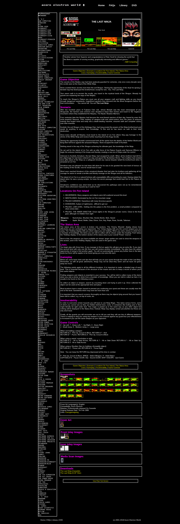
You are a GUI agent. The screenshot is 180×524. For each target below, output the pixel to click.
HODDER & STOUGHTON (47, 252)
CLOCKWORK (42, 144)
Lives (83, 73)
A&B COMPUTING (44, 21)
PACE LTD (42, 363)
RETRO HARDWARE (45, 396)
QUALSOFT (42, 388)
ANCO (40, 67)
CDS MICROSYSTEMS (46, 135)
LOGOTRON (42, 297)
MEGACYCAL (42, 319)
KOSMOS (41, 284)
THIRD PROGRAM (44, 480)
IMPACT (41, 267)
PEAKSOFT (42, 368)
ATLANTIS (42, 85)
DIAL (40, 172)
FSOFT (40, 227)
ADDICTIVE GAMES (45, 45)
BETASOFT (42, 100)
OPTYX (40, 354)
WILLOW (41, 511)
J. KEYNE (42, 273)
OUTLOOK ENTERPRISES (43, 358)
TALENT (41, 473)
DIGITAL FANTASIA (46, 174)
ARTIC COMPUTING (45, 78)
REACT (40, 392)
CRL (39, 153)
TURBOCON (42, 493)
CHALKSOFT (42, 139)
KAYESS (41, 278)
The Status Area (122, 71)
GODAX (40, 234)
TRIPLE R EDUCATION (47, 489)
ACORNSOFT (42, 28)
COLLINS (41, 148)
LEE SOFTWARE (44, 291)
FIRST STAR (43, 219)
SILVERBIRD (43, 423)
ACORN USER (43, 27)
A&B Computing (131, 62)
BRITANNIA (42, 117)
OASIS (40, 346)
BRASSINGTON (43, 113)
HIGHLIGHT (42, 251)
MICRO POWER (43, 322)
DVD (134, 5)
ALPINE (41, 60)
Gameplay (91, 73)
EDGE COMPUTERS (45, 192)
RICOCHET (42, 399)
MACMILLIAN (43, 302)
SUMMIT (41, 455)
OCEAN (40, 348)
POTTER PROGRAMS (45, 387)
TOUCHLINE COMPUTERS (42, 487)
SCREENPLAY (43, 416)
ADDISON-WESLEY (45, 47)
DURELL (41, 188)
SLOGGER (41, 429)
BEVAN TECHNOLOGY (46, 102)
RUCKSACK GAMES (45, 407)
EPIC (40, 210)
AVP (39, 89)
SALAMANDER (43, 409)
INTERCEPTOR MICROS (47, 271)
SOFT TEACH (43, 433)
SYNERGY (41, 471)
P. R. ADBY (43, 361)
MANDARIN (42, 309)
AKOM (40, 54)
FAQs (112, 5)
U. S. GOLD (43, 497)
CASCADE (41, 129)
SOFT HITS (42, 431)
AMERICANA (42, 63)
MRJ (39, 339)
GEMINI (41, 230)
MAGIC (40, 306)
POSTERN (41, 385)
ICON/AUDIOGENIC (45, 262)
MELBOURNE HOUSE (45, 320)
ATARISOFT (42, 83)
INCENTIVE (42, 269)
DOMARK (41, 181)
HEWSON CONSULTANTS (47, 247)
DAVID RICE (43, 168)
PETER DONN (43, 376)
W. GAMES (42, 506)
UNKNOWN (41, 499)
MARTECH (41, 311)
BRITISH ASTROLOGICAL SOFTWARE (44, 120)
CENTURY (41, 137)
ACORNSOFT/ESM (44, 34)
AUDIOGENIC (43, 87)
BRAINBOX (42, 111)
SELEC (40, 418)
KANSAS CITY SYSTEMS (43, 275)
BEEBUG (41, 98)
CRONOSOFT (42, 155)
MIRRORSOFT (43, 333)
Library (123, 5)
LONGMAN (41, 298)
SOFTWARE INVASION (46, 440)
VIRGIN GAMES (44, 502)
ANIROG (41, 69)
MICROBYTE (42, 328)
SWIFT (40, 469)
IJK (39, 264)
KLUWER (41, 282)
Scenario (90, 71)
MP (39, 337)
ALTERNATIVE (43, 61)
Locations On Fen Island (104, 71)
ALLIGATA (42, 56)
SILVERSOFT (43, 425)
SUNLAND (41, 456)
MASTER (41, 313)
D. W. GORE (43, 161)
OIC (39, 350)
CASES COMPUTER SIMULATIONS (45, 132)
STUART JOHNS (44, 453)
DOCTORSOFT (43, 179)
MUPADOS (41, 342)
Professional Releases (44, 15)
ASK (39, 82)
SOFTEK (41, 434)
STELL (40, 451)
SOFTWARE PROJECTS (46, 442)
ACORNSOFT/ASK (44, 30)
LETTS (40, 293)
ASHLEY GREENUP (45, 80)
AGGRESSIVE (43, 52)
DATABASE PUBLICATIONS (44, 165)
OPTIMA (41, 352)
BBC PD (41, 91)
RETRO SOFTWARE (45, 398)
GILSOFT (41, 232)
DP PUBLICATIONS (45, 183)
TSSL (40, 491)
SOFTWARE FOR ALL (46, 438)
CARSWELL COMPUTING (47, 128)
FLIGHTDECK (43, 221)
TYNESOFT (42, 495)
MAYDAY (41, 317)
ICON (40, 260)
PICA (40, 377)
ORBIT (40, 355)
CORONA (41, 151)
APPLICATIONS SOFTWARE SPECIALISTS (44, 72)
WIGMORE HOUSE (44, 510)
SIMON (40, 427)
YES (39, 515)
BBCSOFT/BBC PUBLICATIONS (44, 94)
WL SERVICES (43, 513)
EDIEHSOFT (42, 194)
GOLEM (40, 238)
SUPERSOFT (42, 467)
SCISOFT (41, 412)
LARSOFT (41, 287)
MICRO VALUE (43, 326)
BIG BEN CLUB (44, 104)
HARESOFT (42, 245)
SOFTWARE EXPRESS (46, 436)
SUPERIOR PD (43, 460)
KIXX (40, 280)
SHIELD (41, 421)
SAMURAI (41, 410)
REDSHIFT (42, 394)
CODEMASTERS (43, 146)
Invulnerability (101, 73)
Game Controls (114, 73)
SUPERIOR (42, 458)
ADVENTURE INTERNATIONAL (44, 49)
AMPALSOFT (42, 65)
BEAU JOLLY (43, 96)
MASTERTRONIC (44, 315)
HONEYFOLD (42, 258)
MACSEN (41, 304)
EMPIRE (41, 205)
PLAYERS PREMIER (45, 383)
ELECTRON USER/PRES (47, 199)
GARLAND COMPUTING (46, 229)
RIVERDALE (42, 401)
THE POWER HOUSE (45, 478)
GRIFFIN (41, 241)
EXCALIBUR (42, 214)
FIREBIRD (42, 216)
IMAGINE (41, 265)
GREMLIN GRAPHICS (46, 240)
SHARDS (41, 420)
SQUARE (41, 445)
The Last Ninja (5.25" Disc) (70, 473)
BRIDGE (41, 115)
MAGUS (40, 308)
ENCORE (41, 207)
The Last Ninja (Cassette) (70, 471)
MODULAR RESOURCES (46, 335)
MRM (39, 341)
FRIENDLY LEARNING (46, 225)
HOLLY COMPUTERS (45, 256)
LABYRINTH (42, 286)
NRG (39, 344)
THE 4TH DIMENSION (46, 475)
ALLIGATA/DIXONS (45, 58)
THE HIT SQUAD (44, 477)
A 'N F (41, 19)
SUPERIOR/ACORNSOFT (47, 462)
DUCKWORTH (42, 186)
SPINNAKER (42, 444)
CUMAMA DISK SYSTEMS (43, 158)
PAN (39, 365)
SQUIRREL (42, 447)
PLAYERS (41, 381)
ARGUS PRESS (43, 76)
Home (101, 5)
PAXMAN (41, 366)
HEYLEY (41, 249)
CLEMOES (41, 142)
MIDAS (40, 331)
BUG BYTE (42, 126)
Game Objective (79, 71)
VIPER (40, 500)
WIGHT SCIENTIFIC (46, 508)
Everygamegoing (71, 412)
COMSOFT (41, 150)
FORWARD (41, 223)
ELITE (40, 201)
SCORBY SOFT (43, 414)
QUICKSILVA (43, 390)
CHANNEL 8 (42, 140)
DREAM (40, 185)
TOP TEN (41, 482)
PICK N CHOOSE (44, 379)
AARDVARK (42, 23)
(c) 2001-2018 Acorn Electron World (127, 520)
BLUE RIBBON (43, 107)
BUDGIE (41, 124)
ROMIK (40, 405)
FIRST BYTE (43, 218)
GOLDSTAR (42, 236)
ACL (39, 25)
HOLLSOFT (42, 254)
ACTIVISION (43, 43)
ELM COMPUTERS (44, 203)
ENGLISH (41, 208)
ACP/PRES (42, 41)
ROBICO (41, 403)
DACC (40, 162)
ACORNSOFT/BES (44, 32)
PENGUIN (41, 370)
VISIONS (41, 504)
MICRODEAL (42, 330)
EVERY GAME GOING (46, 212)
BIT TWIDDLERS (44, 106)
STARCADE (42, 449)
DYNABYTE (42, 190)
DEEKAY (41, 170)
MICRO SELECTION (45, 324)
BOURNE (41, 109)
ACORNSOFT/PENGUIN (46, 39)
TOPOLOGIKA (43, 484)
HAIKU (40, 243)
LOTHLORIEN (43, 300)
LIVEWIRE (42, 295)
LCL (39, 289)
